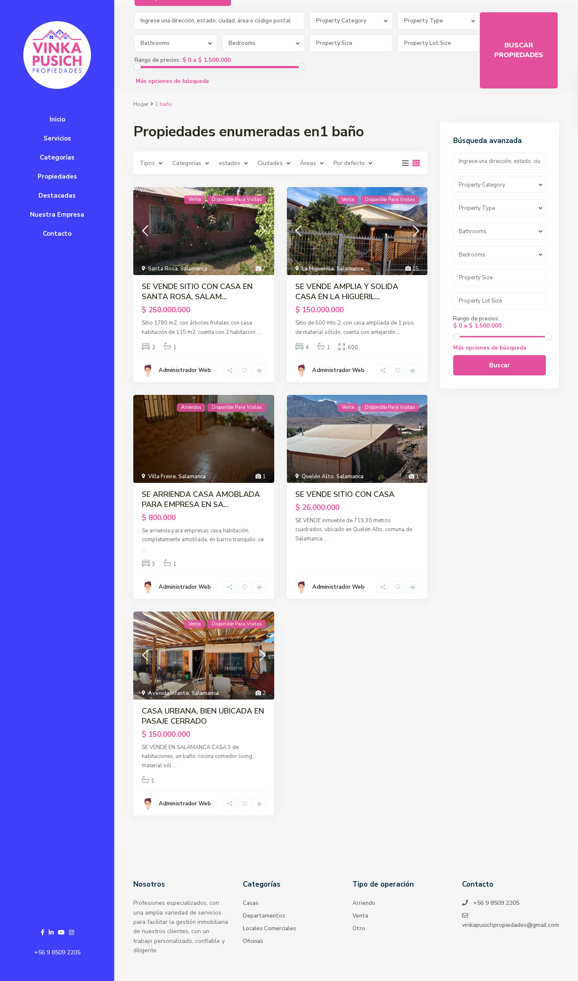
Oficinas (253, 941)
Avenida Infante (168, 693)
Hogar (141, 104)
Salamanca (193, 269)
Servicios (57, 138)
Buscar (499, 365)
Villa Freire (162, 476)
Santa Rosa (163, 269)
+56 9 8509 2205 (57, 952)
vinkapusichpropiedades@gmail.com (510, 925)
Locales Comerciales (269, 928)
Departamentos (264, 916)
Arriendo (363, 903)
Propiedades (57, 176)
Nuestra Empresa (57, 214)
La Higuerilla (318, 269)
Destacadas (57, 195)
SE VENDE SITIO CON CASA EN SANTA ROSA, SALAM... (197, 291)
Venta (360, 916)
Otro (358, 928)
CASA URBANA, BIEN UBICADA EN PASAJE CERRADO (203, 716)
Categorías (57, 157)
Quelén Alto (318, 476)
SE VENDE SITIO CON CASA (344, 494)
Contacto (57, 233)
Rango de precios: (158, 60)
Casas (251, 903)
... (259, 332)
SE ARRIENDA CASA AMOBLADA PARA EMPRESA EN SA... (201, 499)
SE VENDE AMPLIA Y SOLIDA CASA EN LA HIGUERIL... (346, 291)
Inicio (57, 119)
